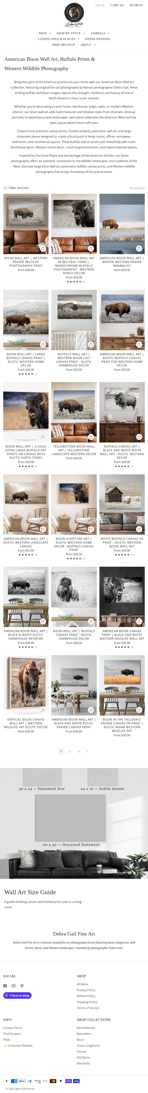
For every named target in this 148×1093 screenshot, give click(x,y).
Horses (81, 1052)
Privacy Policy (86, 990)
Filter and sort (19, 188)
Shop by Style (68, 33)
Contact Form (12, 1028)
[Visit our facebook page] (5, 986)
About (86, 44)
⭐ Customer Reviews (18, 1046)
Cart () (117, 5)
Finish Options (97, 39)
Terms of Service (88, 1008)
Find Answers (12, 1034)
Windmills (83, 1063)
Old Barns (83, 1057)
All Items (82, 984)
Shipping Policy (87, 1002)
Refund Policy (86, 996)
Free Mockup (63, 44)
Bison (80, 1040)
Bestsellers (84, 1034)
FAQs (6, 1040)
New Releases (86, 1028)
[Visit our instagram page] (13, 986)
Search (136, 5)
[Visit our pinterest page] (22, 986)
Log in (100, 5)
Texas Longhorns (88, 1046)
